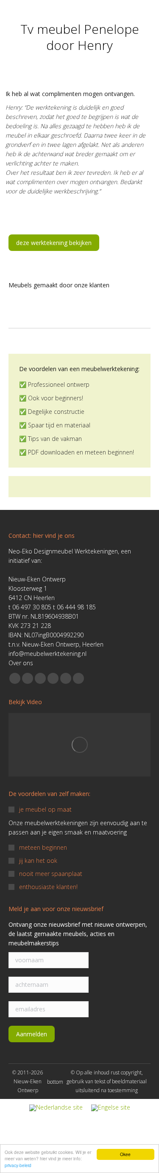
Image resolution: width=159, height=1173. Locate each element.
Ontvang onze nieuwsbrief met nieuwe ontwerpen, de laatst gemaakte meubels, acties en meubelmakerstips (77, 933)
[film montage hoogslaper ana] (79, 744)
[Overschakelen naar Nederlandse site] (56, 1108)
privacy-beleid (18, 1165)
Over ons (20, 663)
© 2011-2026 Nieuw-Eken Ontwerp (27, 1081)
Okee (125, 1154)
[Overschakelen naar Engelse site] (110, 1108)
